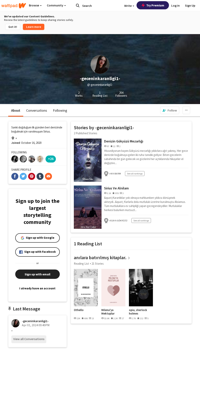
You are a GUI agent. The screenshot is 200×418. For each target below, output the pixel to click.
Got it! (12, 27)
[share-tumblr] (40, 176)
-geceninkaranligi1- (35, 321)
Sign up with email (37, 274)
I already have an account (37, 288)
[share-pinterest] (31, 176)
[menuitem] (169, 110)
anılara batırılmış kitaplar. (100, 258)
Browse (34, 5)
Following (60, 110)
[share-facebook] (14, 176)
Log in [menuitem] (175, 5)
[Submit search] (77, 5)
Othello (79, 310)
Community (55, 5)
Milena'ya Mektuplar (108, 311)
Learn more (33, 27)
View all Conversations (28, 339)
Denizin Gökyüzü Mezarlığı (123, 141)
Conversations (36, 110)
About (15, 110)
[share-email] (48, 176)
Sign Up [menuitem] (190, 5)
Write (128, 6)
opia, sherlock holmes (138, 311)
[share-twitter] (23, 176)
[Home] (13, 5)
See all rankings (135, 173)
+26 (51, 158)
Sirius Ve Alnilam (116, 188)
